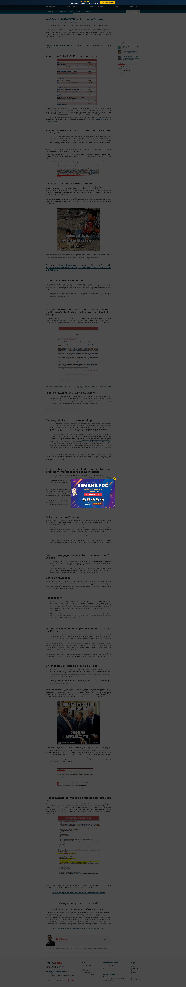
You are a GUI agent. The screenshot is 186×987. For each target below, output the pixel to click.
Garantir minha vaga (108, 2)
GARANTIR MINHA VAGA (93, 494)
